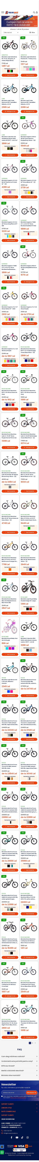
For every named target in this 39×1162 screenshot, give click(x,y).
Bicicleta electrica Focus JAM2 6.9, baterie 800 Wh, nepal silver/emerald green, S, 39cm (10, 853)
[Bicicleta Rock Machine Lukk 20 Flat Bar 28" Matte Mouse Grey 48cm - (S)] (10, 460)
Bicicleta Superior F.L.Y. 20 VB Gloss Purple (10, 349)
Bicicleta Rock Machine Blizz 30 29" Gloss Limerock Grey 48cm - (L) (10, 518)
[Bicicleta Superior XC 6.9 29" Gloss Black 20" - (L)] (29, 168)
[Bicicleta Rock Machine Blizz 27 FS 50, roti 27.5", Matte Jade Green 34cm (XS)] (29, 504)
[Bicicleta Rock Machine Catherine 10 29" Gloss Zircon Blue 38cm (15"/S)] (29, 970)
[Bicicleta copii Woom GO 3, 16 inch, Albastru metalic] (10, 667)
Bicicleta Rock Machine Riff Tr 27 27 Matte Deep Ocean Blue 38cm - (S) (28, 350)
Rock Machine (25, 347)
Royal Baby (24, 597)
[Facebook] (11, 1137)
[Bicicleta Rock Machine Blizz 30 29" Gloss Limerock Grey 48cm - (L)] (10, 504)
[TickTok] (22, 1137)
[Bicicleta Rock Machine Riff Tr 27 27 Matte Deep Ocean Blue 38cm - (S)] (29, 336)
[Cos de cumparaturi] (37, 13)
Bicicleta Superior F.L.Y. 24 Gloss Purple (29, 308)
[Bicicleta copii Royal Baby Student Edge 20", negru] (29, 587)
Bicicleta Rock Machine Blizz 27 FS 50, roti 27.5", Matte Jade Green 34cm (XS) (28, 518)
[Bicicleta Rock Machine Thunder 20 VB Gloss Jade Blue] (29, 1009)
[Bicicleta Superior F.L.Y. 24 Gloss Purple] (29, 295)
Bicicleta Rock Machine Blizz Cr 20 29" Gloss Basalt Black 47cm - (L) (28, 474)
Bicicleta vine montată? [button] (10, 1075)
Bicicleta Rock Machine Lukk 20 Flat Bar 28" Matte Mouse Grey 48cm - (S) (10, 474)
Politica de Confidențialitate (18, 1097)
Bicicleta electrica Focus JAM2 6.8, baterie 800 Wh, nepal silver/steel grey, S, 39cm (29, 810)
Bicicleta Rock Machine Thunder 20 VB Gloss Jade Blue (29, 1023)
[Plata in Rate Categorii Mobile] (19, 21)
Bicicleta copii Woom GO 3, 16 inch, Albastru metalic (9, 681)
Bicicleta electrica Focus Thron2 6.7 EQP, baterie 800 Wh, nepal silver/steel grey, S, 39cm (10, 723)
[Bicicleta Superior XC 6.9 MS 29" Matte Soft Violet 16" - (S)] (10, 168)
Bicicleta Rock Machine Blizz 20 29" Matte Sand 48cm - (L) (28, 559)
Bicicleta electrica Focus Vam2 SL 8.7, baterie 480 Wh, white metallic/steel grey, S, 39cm (9, 810)
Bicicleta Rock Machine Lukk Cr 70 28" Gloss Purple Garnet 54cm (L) (9, 436)
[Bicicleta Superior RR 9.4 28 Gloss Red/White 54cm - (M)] (29, 253)
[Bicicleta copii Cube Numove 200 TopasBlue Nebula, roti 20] (10, 88)
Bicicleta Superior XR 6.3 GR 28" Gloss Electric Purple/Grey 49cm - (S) (28, 138)
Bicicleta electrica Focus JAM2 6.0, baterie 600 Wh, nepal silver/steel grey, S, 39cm (29, 853)
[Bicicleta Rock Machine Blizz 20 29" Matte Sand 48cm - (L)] (29, 545)
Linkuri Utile (6, 1108)
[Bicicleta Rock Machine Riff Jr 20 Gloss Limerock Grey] (29, 378)
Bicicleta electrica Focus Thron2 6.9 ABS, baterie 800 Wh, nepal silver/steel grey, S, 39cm (29, 766)
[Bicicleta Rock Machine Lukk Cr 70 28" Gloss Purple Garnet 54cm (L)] (10, 422)
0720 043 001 (7, 1131)
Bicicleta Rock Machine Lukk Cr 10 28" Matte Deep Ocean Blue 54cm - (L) (29, 436)
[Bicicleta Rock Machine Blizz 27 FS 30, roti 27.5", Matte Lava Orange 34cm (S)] (10, 545)
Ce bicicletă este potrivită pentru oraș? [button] (17, 1061)
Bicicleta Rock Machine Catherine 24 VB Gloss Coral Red (9, 984)
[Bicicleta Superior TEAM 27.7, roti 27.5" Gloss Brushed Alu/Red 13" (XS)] (29, 210)
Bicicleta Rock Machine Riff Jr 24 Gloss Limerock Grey (9, 392)
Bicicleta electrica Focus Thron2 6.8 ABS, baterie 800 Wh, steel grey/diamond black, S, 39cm (9, 766)
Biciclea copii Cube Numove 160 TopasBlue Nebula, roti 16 (28, 102)
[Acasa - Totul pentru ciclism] (11, 12)
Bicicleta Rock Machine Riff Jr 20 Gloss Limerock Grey (28, 392)
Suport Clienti (7, 1104)
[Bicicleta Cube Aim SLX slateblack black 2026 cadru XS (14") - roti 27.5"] (10, 124)
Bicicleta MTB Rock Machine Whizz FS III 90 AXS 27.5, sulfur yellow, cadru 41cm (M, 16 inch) (28, 897)
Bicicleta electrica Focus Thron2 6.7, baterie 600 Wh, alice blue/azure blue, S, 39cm (29, 723)
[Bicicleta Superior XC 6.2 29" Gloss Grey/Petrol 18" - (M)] (10, 210)
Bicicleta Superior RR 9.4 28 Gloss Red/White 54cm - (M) (29, 267)
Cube (3, 99)
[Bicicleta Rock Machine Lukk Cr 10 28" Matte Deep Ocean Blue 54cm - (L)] (29, 422)
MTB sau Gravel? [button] (8, 1066)
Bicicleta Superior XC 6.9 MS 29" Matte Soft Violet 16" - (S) (9, 182)
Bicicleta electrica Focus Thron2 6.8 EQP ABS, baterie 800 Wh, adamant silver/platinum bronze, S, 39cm (29, 681)
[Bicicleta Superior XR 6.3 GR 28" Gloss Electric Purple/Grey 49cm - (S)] (29, 124)
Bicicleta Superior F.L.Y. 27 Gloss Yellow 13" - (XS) (10, 308)
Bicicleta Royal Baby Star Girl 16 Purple (10, 639)
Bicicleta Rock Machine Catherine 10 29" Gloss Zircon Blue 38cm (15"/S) (28, 984)
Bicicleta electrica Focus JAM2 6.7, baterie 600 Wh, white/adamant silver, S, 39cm (10, 941)
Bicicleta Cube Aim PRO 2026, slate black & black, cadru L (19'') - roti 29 (29, 640)
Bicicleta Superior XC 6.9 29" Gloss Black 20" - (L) (28, 181)
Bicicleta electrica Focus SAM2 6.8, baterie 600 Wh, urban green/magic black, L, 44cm (10, 897)
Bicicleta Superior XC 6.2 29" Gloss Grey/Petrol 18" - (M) (10, 224)
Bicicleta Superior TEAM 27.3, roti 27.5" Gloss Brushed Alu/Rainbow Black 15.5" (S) (9, 267)
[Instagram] (27, 1137)
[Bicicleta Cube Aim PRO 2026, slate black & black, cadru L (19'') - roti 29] (29, 626)
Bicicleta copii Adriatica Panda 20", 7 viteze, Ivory (28, 58)
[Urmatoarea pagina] (35, 1043)
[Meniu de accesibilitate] (2, 1147)
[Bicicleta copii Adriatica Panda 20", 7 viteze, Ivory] (29, 44)
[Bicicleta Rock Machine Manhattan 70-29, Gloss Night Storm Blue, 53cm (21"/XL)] (10, 1009)
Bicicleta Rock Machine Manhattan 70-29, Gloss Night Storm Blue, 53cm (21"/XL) (9, 1023)
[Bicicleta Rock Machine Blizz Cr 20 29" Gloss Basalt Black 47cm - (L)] (29, 460)
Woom (4, 678)
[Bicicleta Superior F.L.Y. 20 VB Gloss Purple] (10, 336)
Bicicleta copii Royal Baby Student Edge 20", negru (29, 600)
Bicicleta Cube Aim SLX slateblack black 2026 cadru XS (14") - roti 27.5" (10, 138)
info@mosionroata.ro (10, 1133)
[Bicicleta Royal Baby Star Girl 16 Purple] (10, 626)
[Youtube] (16, 1137)
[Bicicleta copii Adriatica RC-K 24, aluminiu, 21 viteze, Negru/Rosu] (10, 44)
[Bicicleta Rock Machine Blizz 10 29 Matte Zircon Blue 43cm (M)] (10, 587)
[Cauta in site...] (34, 13)
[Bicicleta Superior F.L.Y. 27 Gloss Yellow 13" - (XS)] (10, 295)
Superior (23, 135)
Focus (23, 678)
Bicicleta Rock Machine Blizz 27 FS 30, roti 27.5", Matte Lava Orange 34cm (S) (10, 559)
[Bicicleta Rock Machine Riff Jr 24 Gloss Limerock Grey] (10, 378)
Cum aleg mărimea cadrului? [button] (13, 1056)
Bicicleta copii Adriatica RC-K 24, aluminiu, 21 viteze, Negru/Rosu (9, 58)
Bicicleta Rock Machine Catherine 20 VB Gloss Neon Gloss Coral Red (28, 941)
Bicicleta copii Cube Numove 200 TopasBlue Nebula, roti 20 (9, 102)
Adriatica (5, 55)
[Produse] (2, 13)
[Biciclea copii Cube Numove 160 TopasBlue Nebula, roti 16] (29, 88)
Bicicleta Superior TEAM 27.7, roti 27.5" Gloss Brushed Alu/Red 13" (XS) (28, 224)
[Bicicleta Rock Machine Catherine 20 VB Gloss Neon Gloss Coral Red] (29, 927)
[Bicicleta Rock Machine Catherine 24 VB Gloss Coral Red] (10, 970)
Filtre (33, 32)
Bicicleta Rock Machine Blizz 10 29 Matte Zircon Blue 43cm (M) (9, 600)
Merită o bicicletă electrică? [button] (12, 1071)
